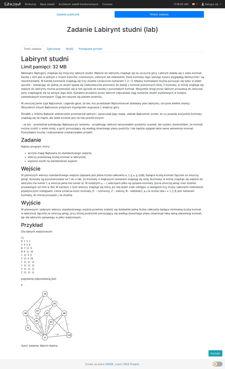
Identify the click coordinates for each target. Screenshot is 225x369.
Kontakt (215, 353)
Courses (107, 4)
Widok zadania (159, 14)
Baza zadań (47, 4)
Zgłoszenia (53, 48)
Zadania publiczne (67, 14)
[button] (195, 4)
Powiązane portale (90, 48)
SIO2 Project (131, 364)
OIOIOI (109, 364)
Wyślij (69, 48)
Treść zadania (32, 48)
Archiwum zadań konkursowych (78, 4)
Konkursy (30, 4)
